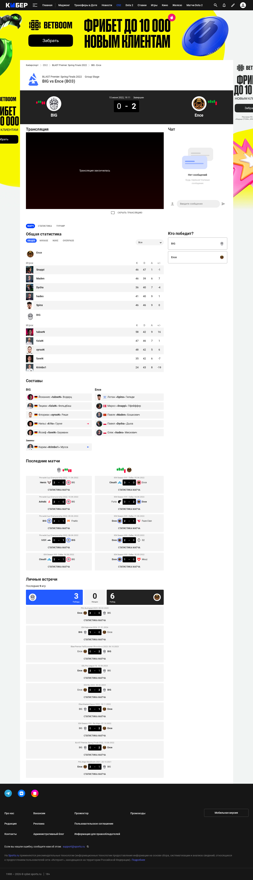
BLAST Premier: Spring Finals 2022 (69, 65)
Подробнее (138, 859)
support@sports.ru (74, 846)
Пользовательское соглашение (93, 823)
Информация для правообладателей (97, 834)
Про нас (9, 813)
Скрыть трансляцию (130, 212)
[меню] (35, 5)
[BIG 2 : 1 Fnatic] (40, 102)
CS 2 (45, 65)
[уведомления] (224, 5)
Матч (30, 226)
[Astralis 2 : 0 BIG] (42, 102)
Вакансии (39, 813)
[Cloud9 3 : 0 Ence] (216, 103)
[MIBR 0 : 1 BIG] (38, 102)
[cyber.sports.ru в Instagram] (35, 794)
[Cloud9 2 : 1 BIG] (37, 102)
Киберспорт (32, 65)
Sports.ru (13, 855)
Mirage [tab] (44, 240)
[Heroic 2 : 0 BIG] (44, 102)
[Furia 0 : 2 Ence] (214, 101)
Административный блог (48, 834)
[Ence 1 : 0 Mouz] (208, 102)
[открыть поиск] (216, 5)
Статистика (45, 226)
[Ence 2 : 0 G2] (210, 101)
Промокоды (137, 813)
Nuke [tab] (55, 240)
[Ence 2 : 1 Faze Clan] (212, 102)
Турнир (60, 226)
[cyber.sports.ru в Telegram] (8, 794)
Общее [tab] (31, 240)
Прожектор (81, 813)
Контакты (10, 834)
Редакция (10, 823)
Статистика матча (59, 490)
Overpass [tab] (68, 240)
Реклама (38, 823)
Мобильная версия (226, 812)
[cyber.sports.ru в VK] (22, 794)
